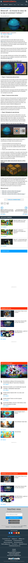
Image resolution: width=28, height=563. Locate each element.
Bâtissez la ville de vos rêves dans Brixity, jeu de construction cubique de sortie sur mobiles (7, 211)
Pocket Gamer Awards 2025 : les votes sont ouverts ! (21, 321)
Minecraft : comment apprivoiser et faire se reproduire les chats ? (20, 240)
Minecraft (10, 34)
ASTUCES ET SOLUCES (5, 8)
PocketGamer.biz (8, 540)
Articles (22, 4)
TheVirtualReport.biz (5, 544)
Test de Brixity (18, 431)
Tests (18, 4)
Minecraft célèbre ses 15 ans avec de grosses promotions (19, 221)
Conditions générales (14, 553)
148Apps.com (21, 538)
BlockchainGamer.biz (18, 542)
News (15, 4)
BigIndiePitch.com (23, 544)
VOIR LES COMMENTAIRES (14, 199)
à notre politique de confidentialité (16, 526)
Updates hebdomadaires (15, 522)
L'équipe (14, 549)
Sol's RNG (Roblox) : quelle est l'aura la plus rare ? (21, 331)
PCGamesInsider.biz (18, 540)
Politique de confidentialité (14, 555)
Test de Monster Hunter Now (21, 421)
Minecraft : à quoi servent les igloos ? (10, 192)
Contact (14, 550)
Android (5, 34)
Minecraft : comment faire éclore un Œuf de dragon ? (13, 193)
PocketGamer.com (6, 538)
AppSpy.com (14, 538)
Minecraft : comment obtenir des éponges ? (11, 190)
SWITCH (10, 4)
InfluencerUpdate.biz (8, 542)
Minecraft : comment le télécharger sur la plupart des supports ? (19, 231)
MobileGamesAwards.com (14, 545)
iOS (1, 4)
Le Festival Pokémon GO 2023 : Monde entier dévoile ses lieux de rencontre (21, 211)
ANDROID (6, 4)
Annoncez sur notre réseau (14, 552)
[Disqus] (14, 269)
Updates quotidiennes (15, 520)
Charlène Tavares (6, 32)
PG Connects (14, 544)
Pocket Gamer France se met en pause (12, 398)
